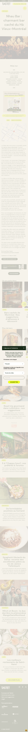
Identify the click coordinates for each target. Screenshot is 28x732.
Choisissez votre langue (10, 359)
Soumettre (14, 382)
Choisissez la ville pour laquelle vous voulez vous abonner (14, 368)
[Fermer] (23, 348)
